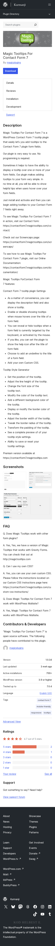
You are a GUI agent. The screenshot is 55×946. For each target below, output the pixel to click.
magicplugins (14, 62)
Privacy (7, 832)
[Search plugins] (35, 25)
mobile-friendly (44, 706)
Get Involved (36, 842)
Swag (33, 858)
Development (13, 106)
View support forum (14, 797)
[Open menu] (50, 4)
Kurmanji (14, 899)
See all (48, 773)
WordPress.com (13, 868)
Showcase (35, 816)
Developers (9, 853)
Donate (34, 853)
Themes (33, 821)
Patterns (34, 832)
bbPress (9, 879)
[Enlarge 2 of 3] (47, 476)
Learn (6, 842)
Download (10, 71)
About (6, 816)
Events (33, 847)
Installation (12, 98)
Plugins (33, 827)
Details (10, 82)
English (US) (46, 693)
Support (10, 114)
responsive (36, 713)
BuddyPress (11, 885)
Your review (9, 773)
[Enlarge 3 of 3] (47, 497)
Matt (7, 874)
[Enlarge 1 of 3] (22, 476)
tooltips (47, 713)
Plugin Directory (11, 14)
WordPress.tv (12, 858)
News (6, 821)
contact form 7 (44, 700)
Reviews (11, 90)
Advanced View (12, 721)
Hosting (7, 827)
